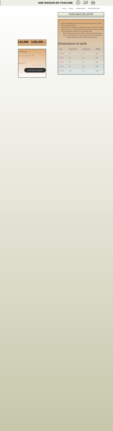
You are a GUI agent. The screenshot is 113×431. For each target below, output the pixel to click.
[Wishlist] (21, 70)
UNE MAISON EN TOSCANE (55, 2)
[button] (27, 2)
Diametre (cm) (23, 51)
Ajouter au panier (35, 70)
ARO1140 (61, 53)
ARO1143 (61, 70)
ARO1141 (61, 62)
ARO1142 (61, 66)
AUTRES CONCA (80, 8)
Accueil (64, 8)
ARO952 (61, 57)
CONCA (71, 8)
